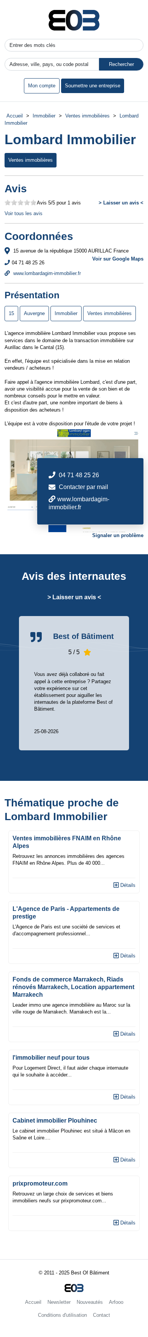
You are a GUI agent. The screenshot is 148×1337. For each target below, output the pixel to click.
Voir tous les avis (24, 213)
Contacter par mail (83, 487)
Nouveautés (90, 1302)
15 (11, 313)
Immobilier (44, 116)
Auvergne (34, 313)
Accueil (14, 116)
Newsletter (59, 1302)
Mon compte (41, 85)
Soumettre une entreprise (92, 85)
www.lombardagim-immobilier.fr (46, 273)
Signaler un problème (117, 535)
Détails (127, 885)
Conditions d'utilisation (62, 1315)
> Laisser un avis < (121, 203)
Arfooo (116, 1302)
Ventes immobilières (87, 116)
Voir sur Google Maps (117, 259)
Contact (101, 1315)
